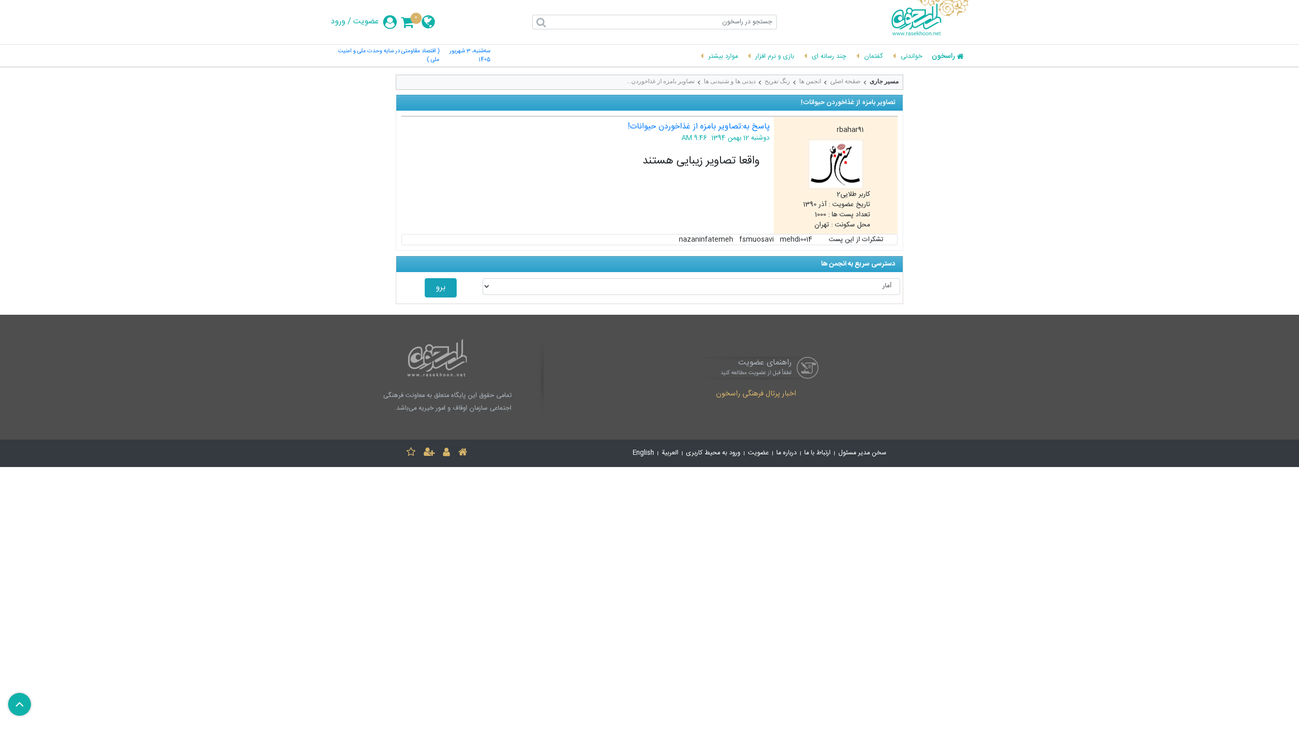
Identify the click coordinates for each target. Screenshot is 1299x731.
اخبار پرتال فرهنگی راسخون (756, 394)
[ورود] (446, 453)
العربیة (670, 453)
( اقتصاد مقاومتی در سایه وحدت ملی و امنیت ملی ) (388, 55)
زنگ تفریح (777, 81)
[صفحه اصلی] (462, 453)
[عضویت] (429, 453)
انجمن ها (810, 81)
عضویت (366, 22)
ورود (338, 22)
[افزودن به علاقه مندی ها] (411, 453)
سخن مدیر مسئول (862, 453)
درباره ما (786, 453)
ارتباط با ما (817, 453)
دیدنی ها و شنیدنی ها (730, 81)
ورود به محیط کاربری (713, 453)
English (643, 453)
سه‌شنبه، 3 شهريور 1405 (470, 55)
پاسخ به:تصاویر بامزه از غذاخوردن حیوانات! (699, 127)
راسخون (943, 56)
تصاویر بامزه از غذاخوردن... (661, 81)
